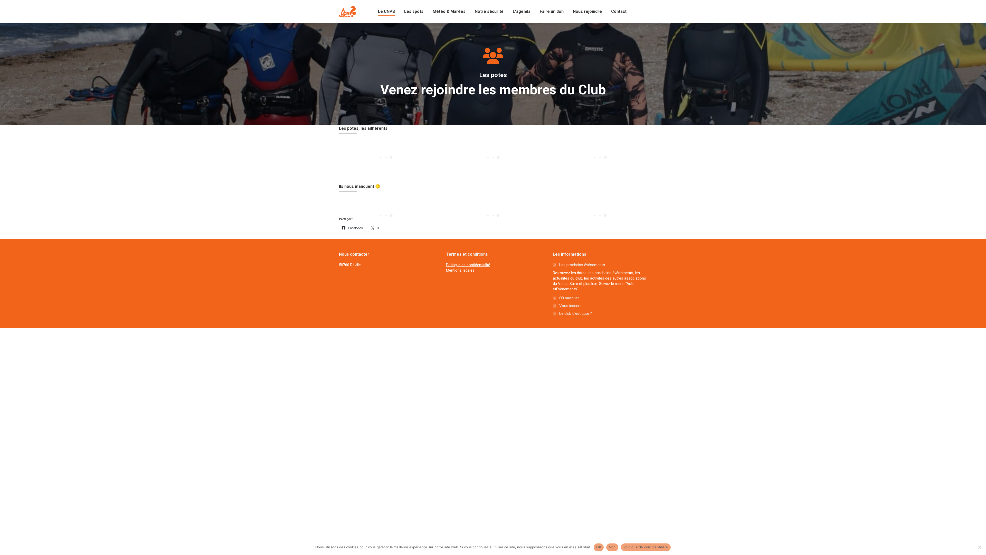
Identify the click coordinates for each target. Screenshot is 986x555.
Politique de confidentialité (468, 265)
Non (612, 547)
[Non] (979, 547)
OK (598, 547)
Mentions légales (460, 270)
